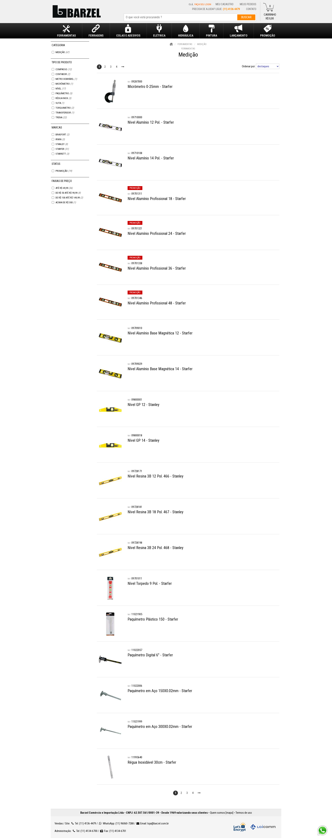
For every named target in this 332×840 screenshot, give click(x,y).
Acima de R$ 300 (66, 202)
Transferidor (65, 112)
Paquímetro (64, 93)
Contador (63, 74)
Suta (60, 103)
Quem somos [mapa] (221, 812)
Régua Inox (63, 98)
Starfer (62, 149)
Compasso (64, 69)
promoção (134, 188)
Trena (61, 117)
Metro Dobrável (66, 79)
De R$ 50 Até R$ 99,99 (68, 192)
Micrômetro (64, 83)
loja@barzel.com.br (158, 823)
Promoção (64, 170)
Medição (62, 52)
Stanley (62, 144)
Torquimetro (65, 107)
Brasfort (62, 134)
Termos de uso (244, 812)
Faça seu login (202, 4)
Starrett (62, 153)
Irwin (60, 139)
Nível (61, 88)
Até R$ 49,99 (64, 188)
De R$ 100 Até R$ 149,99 (69, 197)
